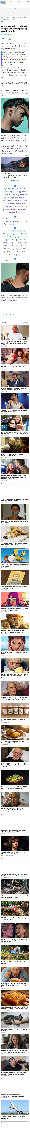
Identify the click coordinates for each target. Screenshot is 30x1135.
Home (2, 17)
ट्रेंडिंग (11, 1)
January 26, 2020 (7, 65)
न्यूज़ (7, 17)
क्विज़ (27, 1)
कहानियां (19, 1)
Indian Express (6, 136)
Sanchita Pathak (6, 35)
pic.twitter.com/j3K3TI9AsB (18, 59)
